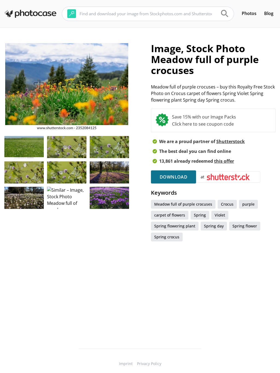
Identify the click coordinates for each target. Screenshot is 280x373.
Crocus (227, 204)
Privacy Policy (149, 363)
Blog (268, 13)
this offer (224, 161)
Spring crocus (166, 236)
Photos (249, 13)
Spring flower (244, 226)
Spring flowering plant (174, 226)
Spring (200, 215)
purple (248, 204)
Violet (220, 215)
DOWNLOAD (173, 177)
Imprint (126, 363)
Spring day (214, 226)
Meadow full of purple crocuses (183, 204)
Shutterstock (230, 141)
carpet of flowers (169, 215)
